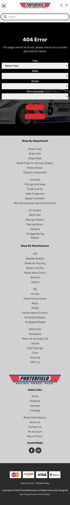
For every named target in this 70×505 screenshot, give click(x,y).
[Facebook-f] (32, 450)
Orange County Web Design (36, 494)
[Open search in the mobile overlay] (35, 17)
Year (35, 61)
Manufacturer (35, 91)
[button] (4, 6)
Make (35, 71)
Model (35, 81)
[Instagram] (38, 450)
